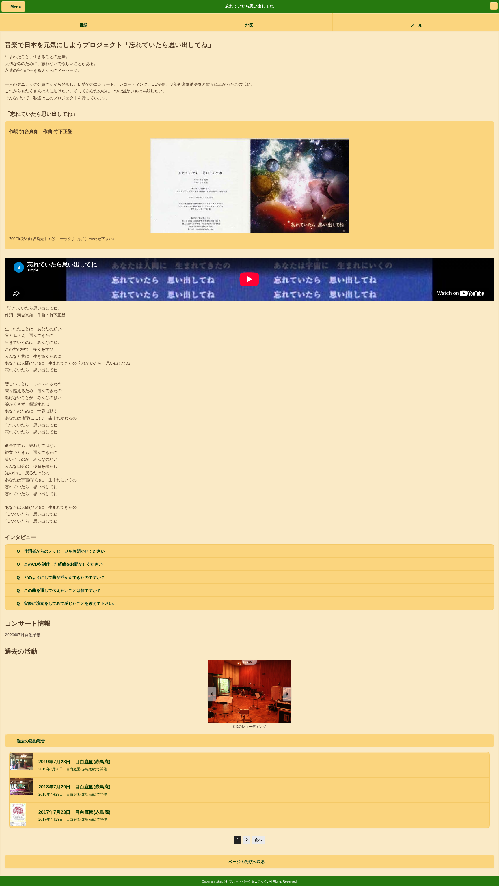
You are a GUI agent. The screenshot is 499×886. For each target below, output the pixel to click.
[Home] (494, 6)
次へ (258, 840)
